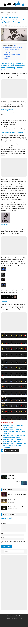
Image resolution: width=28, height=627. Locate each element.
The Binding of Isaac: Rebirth (11, 450)
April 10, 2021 (5, 25)
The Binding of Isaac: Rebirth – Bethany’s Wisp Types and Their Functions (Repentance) (14, 445)
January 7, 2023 (11, 508)
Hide (15, 45)
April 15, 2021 (11, 502)
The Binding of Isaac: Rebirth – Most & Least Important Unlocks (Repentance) (17, 493)
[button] (26, 9)
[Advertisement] (14, 463)
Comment (3, 523)
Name (2, 533)
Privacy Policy (18, 615)
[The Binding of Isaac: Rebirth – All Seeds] (4, 508)
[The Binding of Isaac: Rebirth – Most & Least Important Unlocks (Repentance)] (4, 494)
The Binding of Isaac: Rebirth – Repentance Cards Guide (15, 500)
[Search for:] (14, 551)
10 (15, 495)
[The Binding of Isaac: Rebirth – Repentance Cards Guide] (4, 501)
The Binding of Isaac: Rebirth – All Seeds (17, 506)
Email (2, 537)
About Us (8, 615)
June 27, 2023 (11, 495)
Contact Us (13, 615)
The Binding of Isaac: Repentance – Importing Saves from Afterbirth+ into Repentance (14, 431)
